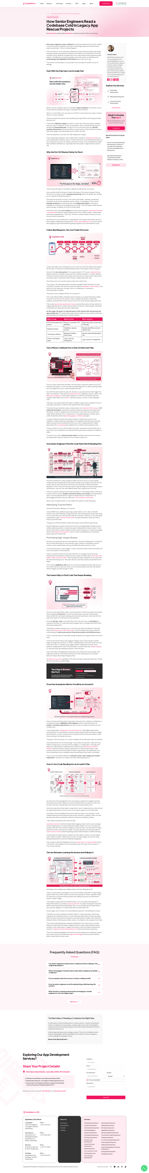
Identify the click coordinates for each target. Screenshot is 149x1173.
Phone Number (91, 1072)
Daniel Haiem (52, 33)
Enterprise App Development (88, 1141)
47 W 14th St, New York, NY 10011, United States (31, 1148)
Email (88, 1066)
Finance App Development (108, 1142)
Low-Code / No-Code (90, 1151)
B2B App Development (107, 1125)
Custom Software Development (89, 1145)
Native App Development (108, 1123)
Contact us (106, 3)
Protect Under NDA (94, 1080)
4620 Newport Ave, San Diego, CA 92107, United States (31, 1157)
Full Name (89, 1059)
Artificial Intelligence (89, 1130)
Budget (109, 1072)
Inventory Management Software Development (110, 1148)
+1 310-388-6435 (45, 1135)
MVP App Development (90, 1137)
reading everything (91, 138)
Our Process (63, 1123)
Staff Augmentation (90, 1153)
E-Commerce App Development (110, 1140)
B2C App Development (107, 1128)
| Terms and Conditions (62, 1166)
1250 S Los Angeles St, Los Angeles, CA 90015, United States (31, 1126)
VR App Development (107, 1137)
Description (90, 1083)
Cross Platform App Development (111, 1135)
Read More (116, 165)
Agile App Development (108, 1130)
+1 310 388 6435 (122, 3)
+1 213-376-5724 (45, 1124)
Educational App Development (110, 1132)
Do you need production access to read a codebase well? (70, 978)
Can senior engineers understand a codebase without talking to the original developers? (73, 964)
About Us (63, 1119)
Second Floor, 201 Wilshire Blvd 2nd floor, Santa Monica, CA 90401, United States (31, 1137)
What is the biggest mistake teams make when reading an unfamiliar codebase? (73, 971)
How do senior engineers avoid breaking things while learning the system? (72, 985)
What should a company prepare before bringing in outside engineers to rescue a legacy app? (70, 992)
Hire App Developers (107, 1154)
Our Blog (62, 1130)
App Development (57, 13)
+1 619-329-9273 (45, 1155)
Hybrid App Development (91, 1135)
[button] (105, 1080)
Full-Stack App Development (88, 1156)
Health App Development (108, 1144)
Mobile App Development (91, 1123)
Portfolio (63, 1128)
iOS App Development (90, 1125)
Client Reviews (64, 1125)
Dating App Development (108, 1151)
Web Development (89, 1148)
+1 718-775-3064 (45, 1147)
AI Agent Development (90, 1132)
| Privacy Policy (52, 1166)
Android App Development (91, 1128)
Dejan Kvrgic (69, 33)
